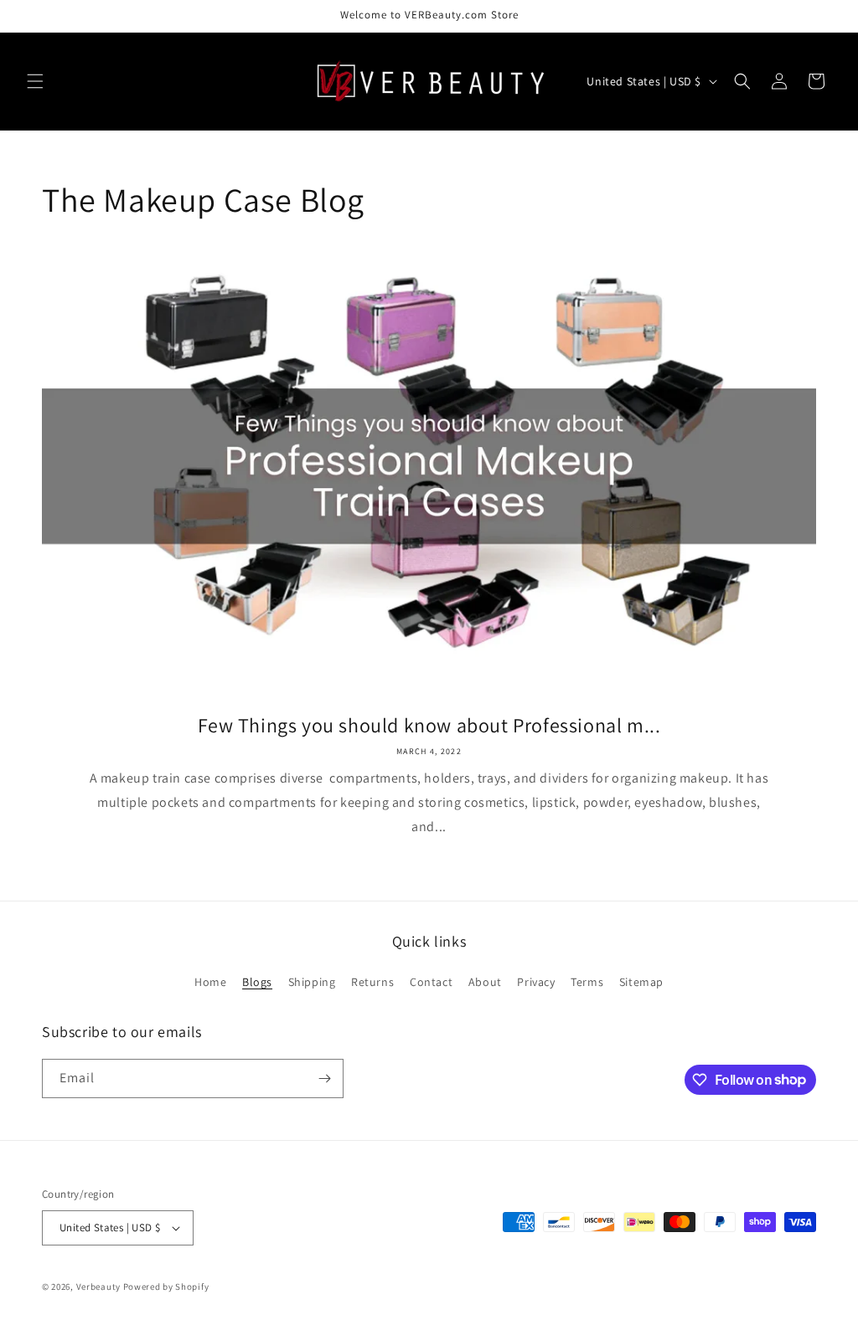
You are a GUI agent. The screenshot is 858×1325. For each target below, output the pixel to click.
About (485, 981)
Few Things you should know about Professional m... (429, 725)
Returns (372, 981)
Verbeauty (98, 1286)
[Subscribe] (324, 1078)
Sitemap (641, 981)
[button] (35, 81)
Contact (431, 981)
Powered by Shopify (166, 1286)
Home (210, 981)
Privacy (536, 981)
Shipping (312, 981)
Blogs (257, 981)
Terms (587, 981)
